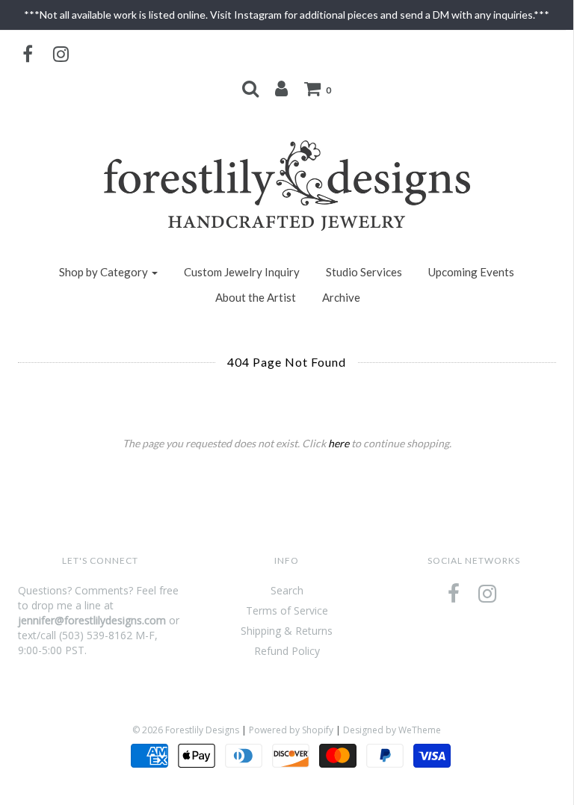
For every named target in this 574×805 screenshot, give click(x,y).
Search (287, 590)
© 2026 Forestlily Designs (185, 730)
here (338, 443)
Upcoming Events (471, 272)
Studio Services (364, 272)
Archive (341, 297)
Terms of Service (287, 610)
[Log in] (281, 88)
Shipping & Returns (287, 631)
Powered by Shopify (291, 730)
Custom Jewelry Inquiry (242, 272)
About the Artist (255, 297)
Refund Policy (287, 651)
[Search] (250, 88)
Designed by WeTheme (392, 730)
